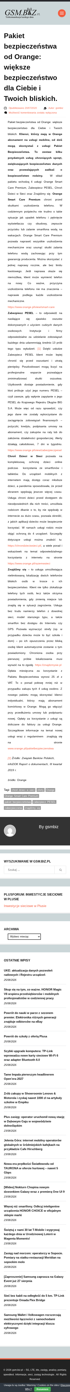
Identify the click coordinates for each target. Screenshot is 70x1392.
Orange (50, 789)
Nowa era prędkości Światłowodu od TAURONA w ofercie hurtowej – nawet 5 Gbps (31, 1168)
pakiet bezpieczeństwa (18, 801)
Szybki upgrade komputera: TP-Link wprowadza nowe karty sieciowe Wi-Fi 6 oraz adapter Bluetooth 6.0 (31, 1055)
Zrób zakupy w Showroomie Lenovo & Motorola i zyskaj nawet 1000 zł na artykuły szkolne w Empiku (33, 1098)
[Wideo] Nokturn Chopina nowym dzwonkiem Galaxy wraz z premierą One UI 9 (34, 1189)
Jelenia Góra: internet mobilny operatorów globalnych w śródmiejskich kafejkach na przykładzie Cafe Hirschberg (32, 1145)
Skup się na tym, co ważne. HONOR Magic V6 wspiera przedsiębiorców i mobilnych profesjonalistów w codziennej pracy (32, 994)
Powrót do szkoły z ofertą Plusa (25, 1036)
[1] (39, 348)
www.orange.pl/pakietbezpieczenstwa (31, 748)
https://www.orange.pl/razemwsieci (29, 563)
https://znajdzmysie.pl (48, 664)
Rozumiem (42, 1389)
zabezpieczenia (13, 807)
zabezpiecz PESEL (44, 801)
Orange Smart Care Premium (21, 795)
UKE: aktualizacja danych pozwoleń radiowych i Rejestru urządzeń (28, 973)
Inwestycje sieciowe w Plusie (25, 906)
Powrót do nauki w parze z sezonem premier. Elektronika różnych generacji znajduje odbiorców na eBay (30, 1017)
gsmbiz (59, 108)
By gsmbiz (49, 826)
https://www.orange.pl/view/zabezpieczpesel (35, 450)
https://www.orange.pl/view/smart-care (31, 307)
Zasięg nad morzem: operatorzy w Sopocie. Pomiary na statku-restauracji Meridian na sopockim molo (33, 1258)
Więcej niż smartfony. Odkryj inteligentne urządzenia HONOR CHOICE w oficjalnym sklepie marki (32, 1211)
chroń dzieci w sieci (23, 789)
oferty (40, 789)
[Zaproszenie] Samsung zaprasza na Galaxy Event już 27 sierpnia (33, 1279)
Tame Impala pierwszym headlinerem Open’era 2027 (29, 1077)
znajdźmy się (32, 807)
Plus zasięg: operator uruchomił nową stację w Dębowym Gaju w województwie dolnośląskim (34, 1121)
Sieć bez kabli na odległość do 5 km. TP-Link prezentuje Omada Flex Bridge (34, 1298)
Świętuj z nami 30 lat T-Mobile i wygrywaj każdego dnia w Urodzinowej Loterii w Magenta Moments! (32, 1234)
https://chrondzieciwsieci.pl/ (24, 545)
